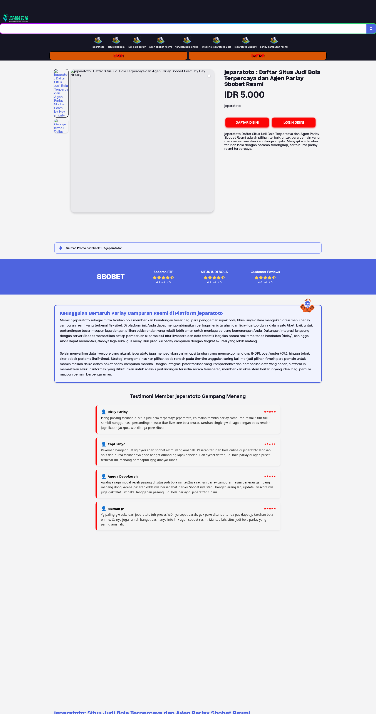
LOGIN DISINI (294, 122)
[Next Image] (210, 141)
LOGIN (118, 55)
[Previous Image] (74, 141)
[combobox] (183, 29)
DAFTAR (257, 55)
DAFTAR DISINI (247, 122)
